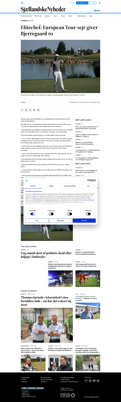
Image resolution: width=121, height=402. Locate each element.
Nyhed (81, 294)
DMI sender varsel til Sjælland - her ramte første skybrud (86, 171)
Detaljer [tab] (51, 186)
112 (82, 124)
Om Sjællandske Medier (67, 377)
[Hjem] (22, 3)
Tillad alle (84, 220)
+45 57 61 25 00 (30, 396)
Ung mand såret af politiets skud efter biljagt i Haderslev (46, 255)
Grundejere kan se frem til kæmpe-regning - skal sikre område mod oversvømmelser (87, 350)
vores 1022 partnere (35, 194)
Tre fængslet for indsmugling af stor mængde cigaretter (87, 159)
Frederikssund (25, 346)
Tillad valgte (60, 220)
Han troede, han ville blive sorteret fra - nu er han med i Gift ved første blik (32, 350)
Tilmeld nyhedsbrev (47, 379)
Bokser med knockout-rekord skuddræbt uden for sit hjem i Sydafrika (60, 266)
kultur (82, 175)
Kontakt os (44, 381)
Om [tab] (88, 186)
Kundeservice (26, 377)
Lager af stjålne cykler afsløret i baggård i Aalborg (87, 135)
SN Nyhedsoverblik (26, 16)
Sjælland (78, 167)
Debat (70, 16)
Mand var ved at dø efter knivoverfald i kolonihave (84, 143)
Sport (91, 16)
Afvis (36, 220)
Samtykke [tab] (33, 186)
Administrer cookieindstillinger (69, 381)
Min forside (38, 16)
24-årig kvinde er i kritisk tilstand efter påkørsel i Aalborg (87, 151)
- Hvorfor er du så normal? (86, 298)
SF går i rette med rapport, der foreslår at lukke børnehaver (60, 349)
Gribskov (23, 294)
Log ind (93, 3)
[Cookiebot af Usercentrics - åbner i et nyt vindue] (88, 180)
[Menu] (99, 2)
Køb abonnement (82, 3)
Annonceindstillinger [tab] (70, 186)
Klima (83, 346)
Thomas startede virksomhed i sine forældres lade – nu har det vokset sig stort (46, 301)
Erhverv (63, 16)
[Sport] (43, 10)
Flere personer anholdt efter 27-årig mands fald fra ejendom (87, 128)
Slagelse (50, 346)
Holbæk (77, 175)
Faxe (76, 294)
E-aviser (72, 3)
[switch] (51, 214)
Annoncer (24, 381)
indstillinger (90, 200)
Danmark (24, 21)
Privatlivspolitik (64, 379)
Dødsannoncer (82, 16)
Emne (55, 16)
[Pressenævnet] (67, 394)
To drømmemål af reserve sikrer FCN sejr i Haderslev (86, 265)
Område (47, 16)
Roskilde (77, 346)
